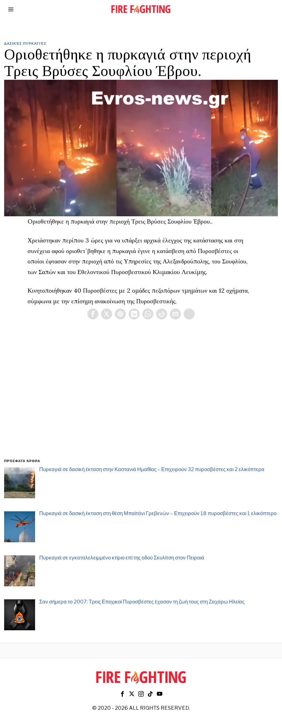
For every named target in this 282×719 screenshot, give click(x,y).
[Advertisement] (141, 397)
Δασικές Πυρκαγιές (25, 43)
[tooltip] (92, 313)
